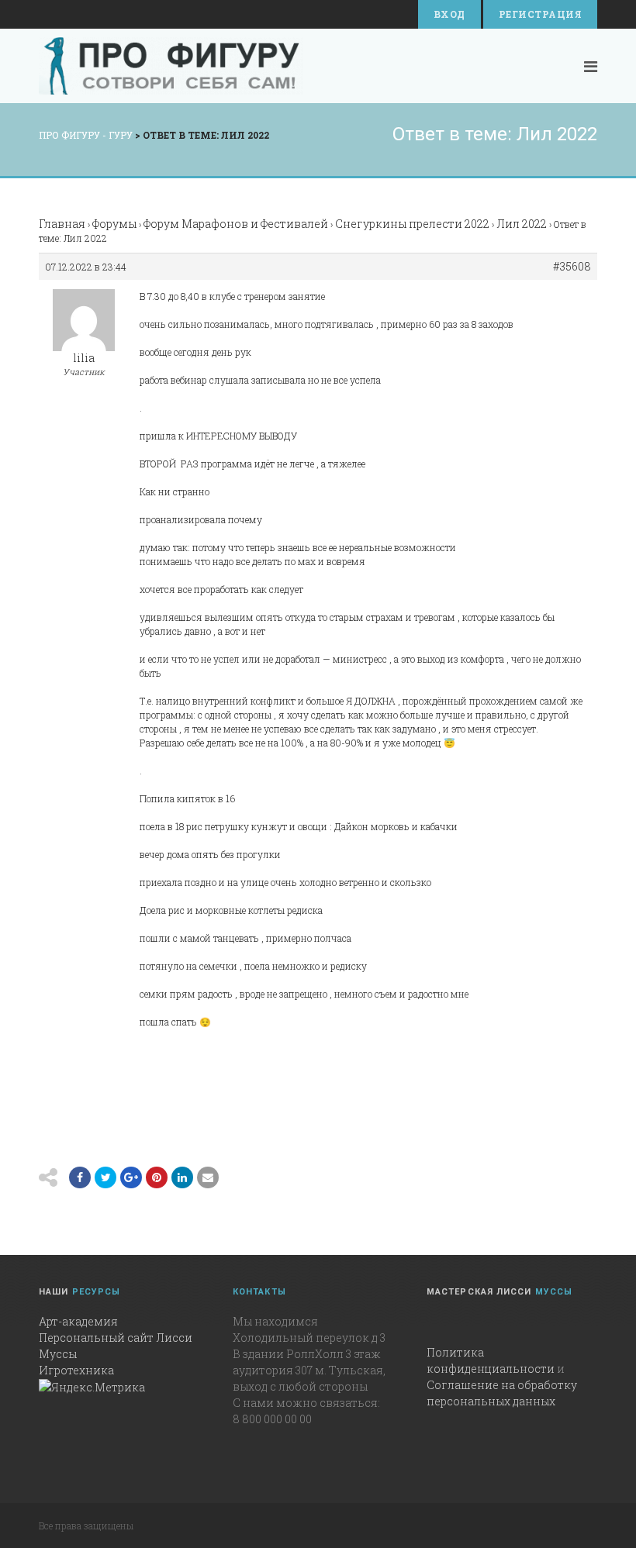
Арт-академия (78, 1321)
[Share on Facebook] (80, 1177)
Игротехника (76, 1370)
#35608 (572, 267)
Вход (449, 14)
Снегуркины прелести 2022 (412, 223)
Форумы (114, 223)
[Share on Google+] (131, 1177)
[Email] (182, 1177)
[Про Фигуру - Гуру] (171, 66)
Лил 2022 (521, 223)
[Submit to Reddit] (157, 1177)
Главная (62, 223)
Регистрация (540, 14)
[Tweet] (105, 1177)
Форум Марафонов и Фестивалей (235, 223)
